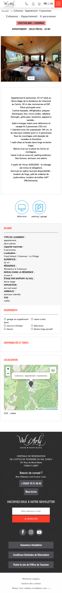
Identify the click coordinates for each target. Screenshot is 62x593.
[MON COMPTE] (33, 4)
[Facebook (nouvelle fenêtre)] (22, 532)
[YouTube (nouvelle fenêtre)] (39, 532)
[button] (39, 4)
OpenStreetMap (51, 409)
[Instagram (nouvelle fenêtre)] (31, 532)
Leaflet (40, 409)
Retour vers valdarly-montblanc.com (29, 588)
